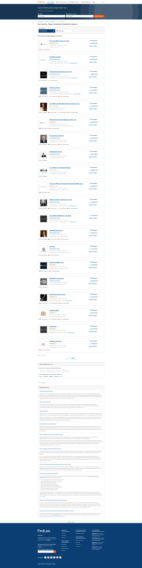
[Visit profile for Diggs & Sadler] (43, 314)
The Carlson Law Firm (56, 136)
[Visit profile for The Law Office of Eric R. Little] (43, 44)
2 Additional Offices (68, 300)
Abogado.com (94, 542)
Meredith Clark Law (55, 230)
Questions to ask (43, 477)
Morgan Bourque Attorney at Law (60, 72)
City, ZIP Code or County (71, 14)
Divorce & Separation (50, 371)
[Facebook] (45, 557)
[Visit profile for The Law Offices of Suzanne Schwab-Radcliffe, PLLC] (43, 187)
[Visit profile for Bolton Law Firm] (43, 91)
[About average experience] (67, 96)
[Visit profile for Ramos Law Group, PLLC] (43, 298)
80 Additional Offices (73, 63)
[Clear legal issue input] (64, 16)
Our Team (63, 533)
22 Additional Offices (73, 205)
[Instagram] (54, 557)
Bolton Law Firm (54, 88)
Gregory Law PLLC (55, 341)
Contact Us (64, 537)
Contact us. (48, 540)
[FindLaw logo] (42, 2)
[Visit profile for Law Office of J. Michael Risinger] (43, 171)
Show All (39, 382)
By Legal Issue (64, 546)
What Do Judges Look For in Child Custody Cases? (51, 434)
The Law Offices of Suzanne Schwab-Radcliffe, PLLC (66, 184)
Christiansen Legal (55, 152)
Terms (39, 564)
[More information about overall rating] (57, 43)
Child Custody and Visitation (46, 391)
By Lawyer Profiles (65, 548)
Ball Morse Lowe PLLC (56, 278)
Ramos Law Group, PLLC (57, 294)
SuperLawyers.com (95, 537)
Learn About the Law (80, 540)
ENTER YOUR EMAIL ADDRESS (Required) (45, 549)
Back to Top (71, 522)
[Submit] (55, 551)
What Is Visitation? (43, 411)
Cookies (53, 564)
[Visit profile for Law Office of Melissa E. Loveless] (43, 219)
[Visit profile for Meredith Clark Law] (43, 234)
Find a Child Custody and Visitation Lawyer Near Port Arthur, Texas (55, 464)
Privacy (43, 564)
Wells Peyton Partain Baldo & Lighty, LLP (62, 120)
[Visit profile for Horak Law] (43, 330)
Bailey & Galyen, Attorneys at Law (60, 200)
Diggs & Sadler (54, 310)
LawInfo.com (94, 546)
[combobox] (51, 16)
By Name (63, 550)
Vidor (61, 376)
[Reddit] (57, 557)
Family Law (42, 371)
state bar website (56, 514)
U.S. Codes (78, 546)
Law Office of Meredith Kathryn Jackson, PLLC (64, 104)
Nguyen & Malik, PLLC (56, 262)
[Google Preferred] (60, 557)
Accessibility (64, 535)
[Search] (103, 2)
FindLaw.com (94, 533)
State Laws (78, 542)
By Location (64, 544)
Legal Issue (40, 14)
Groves (40, 376)
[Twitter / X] (51, 557)
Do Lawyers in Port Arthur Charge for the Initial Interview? (53, 500)
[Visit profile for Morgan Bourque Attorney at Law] (43, 75)
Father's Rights (65, 371)
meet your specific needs (93, 476)
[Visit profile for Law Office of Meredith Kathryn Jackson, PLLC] (43, 107)
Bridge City (56, 376)
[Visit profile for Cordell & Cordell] (43, 60)
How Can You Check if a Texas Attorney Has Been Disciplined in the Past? (56, 510)
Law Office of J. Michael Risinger (60, 168)
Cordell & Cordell (54, 57)
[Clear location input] (92, 16)
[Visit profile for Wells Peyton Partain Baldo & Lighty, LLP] (43, 123)
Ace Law (52, 246)
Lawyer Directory (41, 21)
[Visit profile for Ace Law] (43, 250)
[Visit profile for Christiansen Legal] (43, 155)
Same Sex (58, 371)
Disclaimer (48, 564)
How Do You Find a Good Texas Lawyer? (48, 473)
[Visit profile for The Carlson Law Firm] (43, 139)
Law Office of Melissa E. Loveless (60, 216)
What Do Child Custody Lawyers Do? (47, 423)
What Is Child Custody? (44, 402)
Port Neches (45, 376)
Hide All (43, 382)
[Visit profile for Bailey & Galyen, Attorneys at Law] (43, 203)
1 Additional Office (73, 77)
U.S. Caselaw (78, 544)
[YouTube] (48, 557)
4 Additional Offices (77, 93)
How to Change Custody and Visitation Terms (50, 448)
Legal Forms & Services (80, 533)
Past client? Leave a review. (54, 59)
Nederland (51, 376)
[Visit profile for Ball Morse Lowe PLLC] (43, 282)
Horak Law (53, 326)
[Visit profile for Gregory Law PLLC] (43, 344)
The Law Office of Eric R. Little (59, 41)
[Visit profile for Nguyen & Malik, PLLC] (43, 266)
